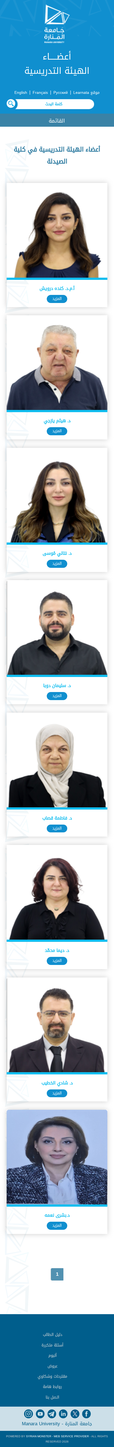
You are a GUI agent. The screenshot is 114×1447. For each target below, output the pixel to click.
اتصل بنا (52, 1397)
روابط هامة (52, 1386)
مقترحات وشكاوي (52, 1376)
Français (40, 92)
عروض (53, 1366)
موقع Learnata (86, 92)
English (20, 92)
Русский (60, 92)
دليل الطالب (52, 1334)
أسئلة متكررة (52, 1345)
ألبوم (52, 1355)
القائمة (57, 121)
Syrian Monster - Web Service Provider (57, 1436)
